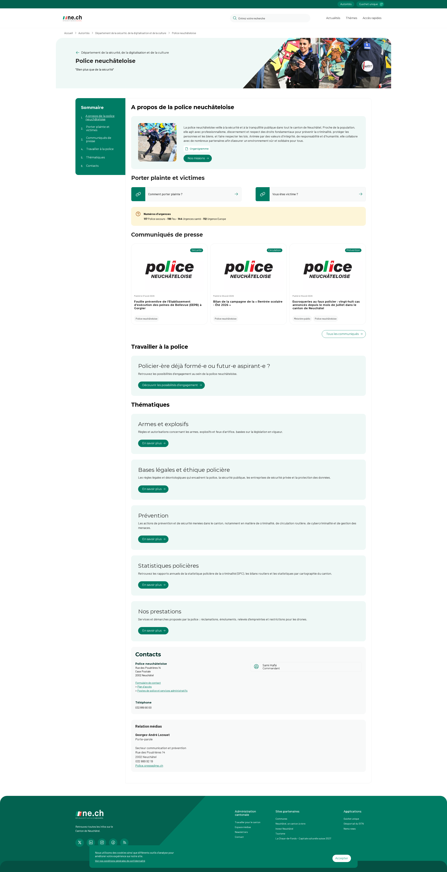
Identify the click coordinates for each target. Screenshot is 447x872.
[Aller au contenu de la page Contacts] (100, 164)
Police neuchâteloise (184, 33)
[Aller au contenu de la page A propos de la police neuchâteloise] (100, 115)
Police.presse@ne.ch (149, 765)
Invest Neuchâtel (284, 828)
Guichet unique (368, 4)
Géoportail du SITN (354, 823)
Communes (281, 818)
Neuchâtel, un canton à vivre (290, 823)
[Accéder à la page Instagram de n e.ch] (102, 842)
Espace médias (243, 827)
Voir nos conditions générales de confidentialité (120, 860)
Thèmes (351, 18)
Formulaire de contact (148, 682)
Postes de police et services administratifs (162, 690)
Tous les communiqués (342, 334)
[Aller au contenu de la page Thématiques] (100, 155)
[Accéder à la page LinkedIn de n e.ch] (91, 842)
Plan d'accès (144, 686)
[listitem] (186, 194)
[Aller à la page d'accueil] (72, 18)
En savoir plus (152, 443)
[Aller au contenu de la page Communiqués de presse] (100, 137)
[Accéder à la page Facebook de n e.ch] (113, 842)
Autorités (345, 4)
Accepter (341, 858)
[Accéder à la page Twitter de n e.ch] (79, 842)
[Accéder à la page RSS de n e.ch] (124, 842)
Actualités (333, 18)
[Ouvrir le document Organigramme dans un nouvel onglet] (197, 149)
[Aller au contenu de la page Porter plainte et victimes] (100, 126)
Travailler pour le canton (247, 822)
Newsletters (241, 831)
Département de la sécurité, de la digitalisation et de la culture (130, 33)
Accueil (68, 33)
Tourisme (280, 833)
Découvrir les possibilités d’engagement (170, 385)
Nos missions (196, 158)
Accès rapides (372, 18)
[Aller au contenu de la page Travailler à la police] (100, 147)
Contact (239, 836)
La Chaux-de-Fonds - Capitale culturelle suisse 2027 (303, 838)
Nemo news (350, 828)
